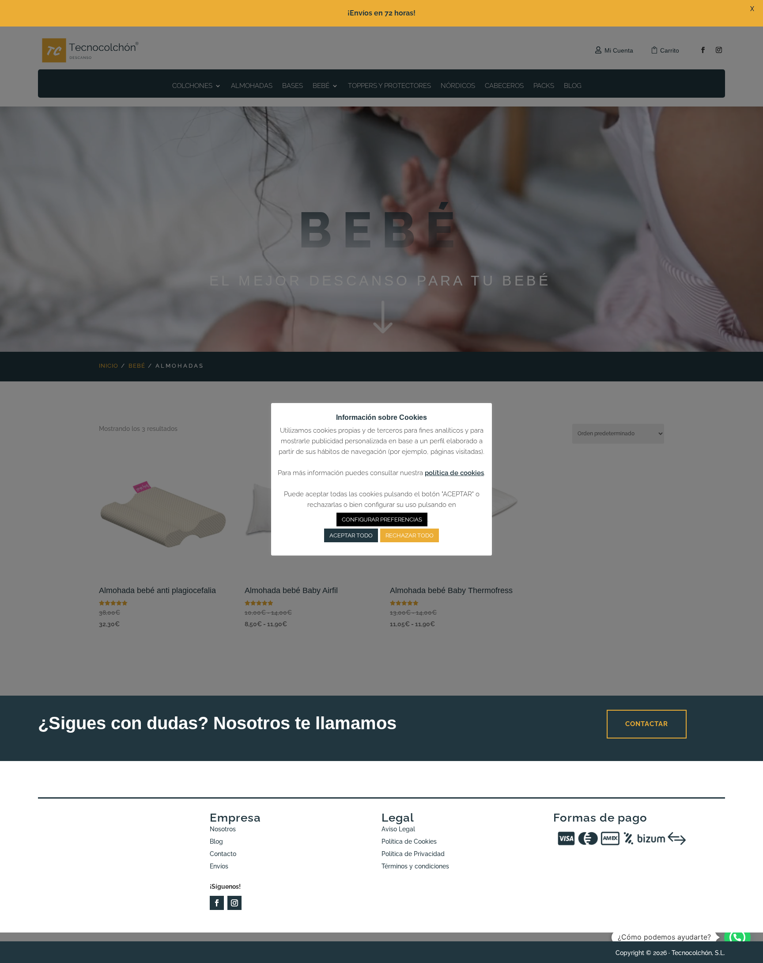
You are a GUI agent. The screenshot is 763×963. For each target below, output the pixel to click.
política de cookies (454, 473)
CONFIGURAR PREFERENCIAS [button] (382, 519)
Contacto (223, 853)
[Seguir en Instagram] (234, 903)
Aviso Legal (398, 829)
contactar (646, 724)
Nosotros (223, 829)
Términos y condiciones (415, 866)
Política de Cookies (409, 841)
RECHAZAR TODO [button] (409, 535)
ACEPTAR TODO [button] (351, 535)
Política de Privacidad (413, 853)
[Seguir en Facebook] (217, 903)
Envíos (219, 866)
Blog (216, 841)
